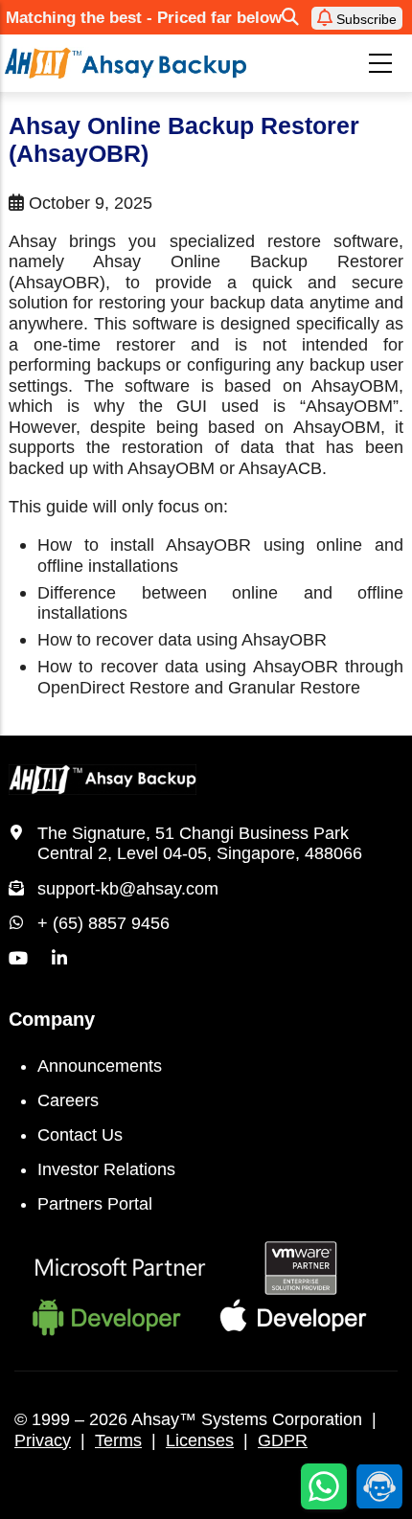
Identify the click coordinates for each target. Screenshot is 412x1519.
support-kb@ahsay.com (127, 888)
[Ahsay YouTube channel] (18, 958)
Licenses (200, 1440)
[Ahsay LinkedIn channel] (59, 958)
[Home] (125, 63)
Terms (118, 1440)
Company (52, 1019)
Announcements (99, 1066)
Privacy (42, 1440)
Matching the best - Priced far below (144, 18)
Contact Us (80, 1135)
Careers (68, 1100)
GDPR (283, 1440)
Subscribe (364, 19)
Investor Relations (106, 1169)
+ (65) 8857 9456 (103, 923)
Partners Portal (94, 1203)
